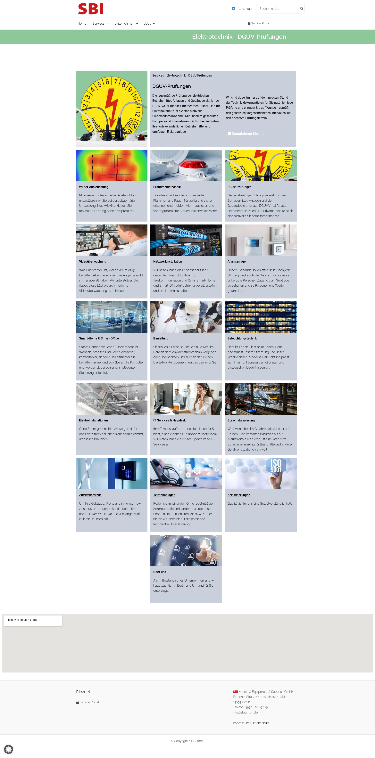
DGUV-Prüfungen (240, 187)
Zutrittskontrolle (90, 495)
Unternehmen (124, 23)
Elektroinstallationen (93, 420)
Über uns (159, 572)
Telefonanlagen (164, 495)
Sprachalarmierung (241, 420)
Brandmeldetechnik (167, 187)
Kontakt (246, 9)
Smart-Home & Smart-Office (99, 338)
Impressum (241, 723)
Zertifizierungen (239, 495)
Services (98, 23)
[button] (106, 23)
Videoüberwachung (92, 261)
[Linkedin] (233, 8)
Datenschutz (260, 723)
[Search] (301, 8)
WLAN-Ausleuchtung (93, 187)
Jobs (147, 23)
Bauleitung (160, 338)
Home (82, 23)
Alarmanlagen (237, 261)
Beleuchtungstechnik (242, 338)
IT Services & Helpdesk (169, 420)
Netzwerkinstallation (167, 261)
